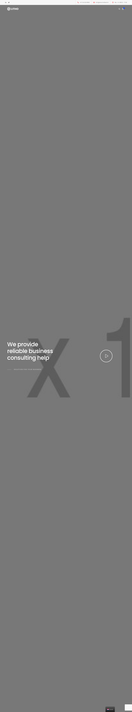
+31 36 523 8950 (85, 2)
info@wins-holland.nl (102, 2)
